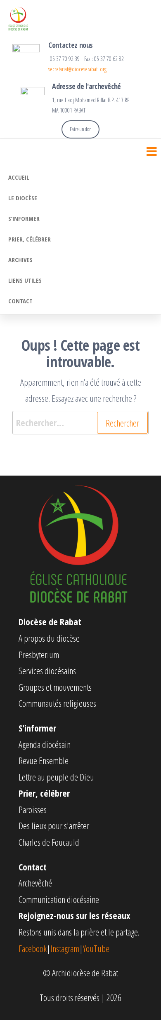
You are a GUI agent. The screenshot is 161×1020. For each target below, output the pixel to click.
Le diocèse (22, 198)
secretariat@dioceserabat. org (77, 69)
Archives (20, 260)
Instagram (64, 948)
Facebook (33, 948)
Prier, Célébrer (29, 239)
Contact (20, 301)
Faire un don (81, 129)
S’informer (24, 218)
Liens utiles (25, 280)
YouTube (96, 948)
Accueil (18, 177)
